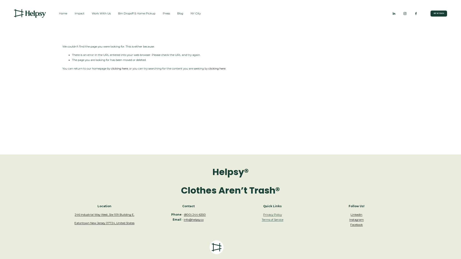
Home (63, 13)
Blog (180, 13)
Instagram (356, 219)
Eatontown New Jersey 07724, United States (104, 223)
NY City (196, 13)
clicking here (119, 68)
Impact (80, 13)
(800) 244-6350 (195, 214)
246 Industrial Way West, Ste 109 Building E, (104, 214)
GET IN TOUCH (439, 13)
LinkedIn (356, 214)
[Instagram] (405, 13)
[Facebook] (416, 13)
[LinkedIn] (394, 13)
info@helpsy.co (194, 219)
